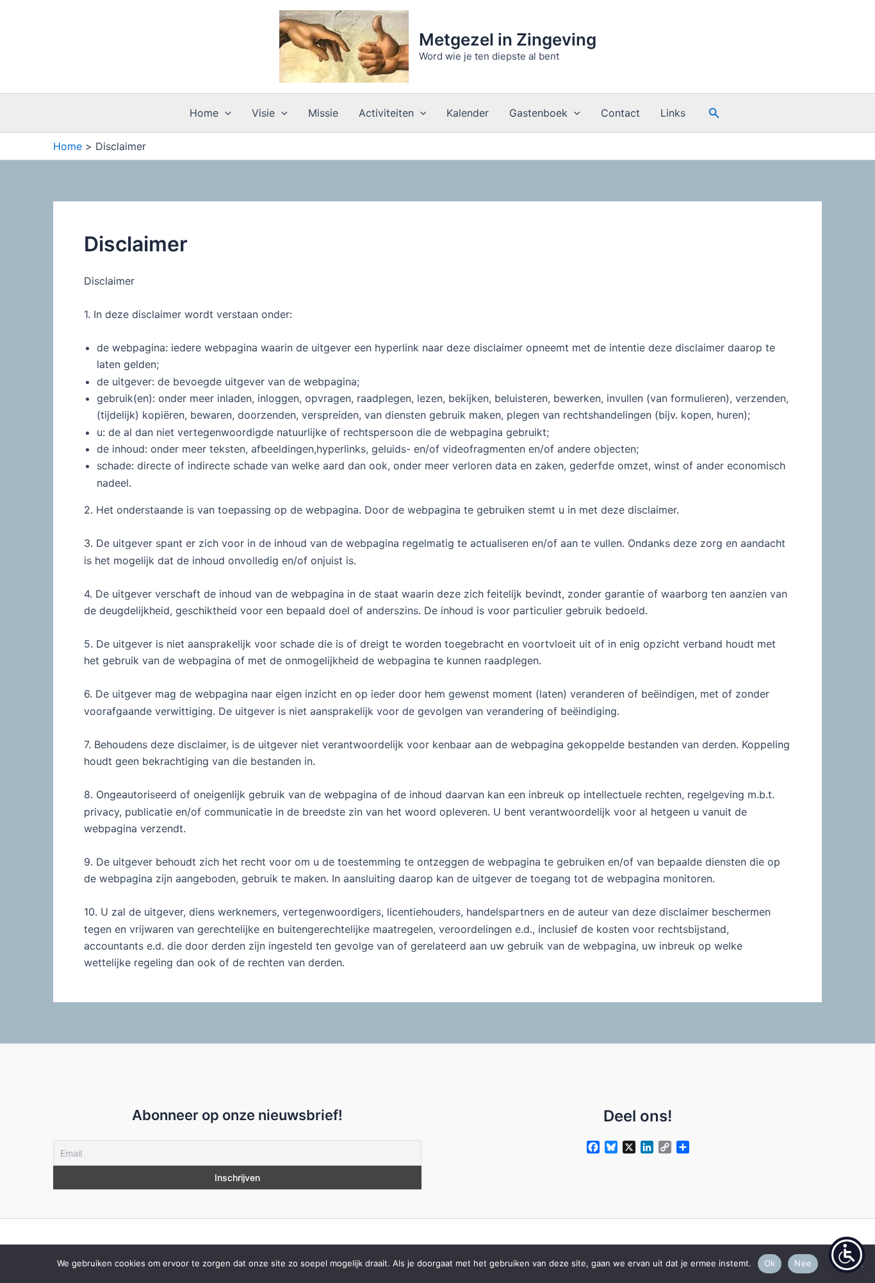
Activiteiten (386, 112)
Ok (770, 1263)
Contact (620, 112)
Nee (803, 1263)
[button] (224, 113)
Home (204, 112)
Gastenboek (538, 112)
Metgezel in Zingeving (507, 39)
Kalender (467, 112)
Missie (323, 112)
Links (672, 112)
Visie (263, 112)
